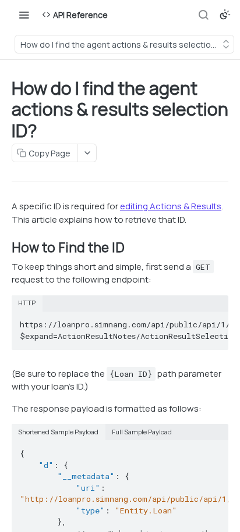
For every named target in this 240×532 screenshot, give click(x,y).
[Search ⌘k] (203, 14)
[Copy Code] (214, 321)
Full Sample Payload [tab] (142, 431)
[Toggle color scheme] (225, 14)
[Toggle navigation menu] (24, 14)
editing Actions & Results (170, 206)
